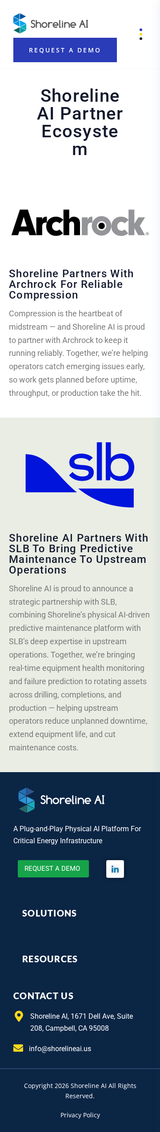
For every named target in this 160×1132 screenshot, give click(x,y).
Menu (134, 34)
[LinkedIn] (115, 869)
